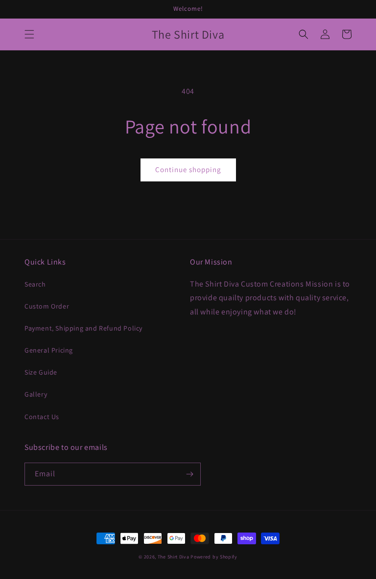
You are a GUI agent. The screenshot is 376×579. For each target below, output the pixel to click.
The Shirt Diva (173, 557)
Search (35, 284)
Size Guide (40, 372)
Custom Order (46, 306)
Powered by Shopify (213, 557)
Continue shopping (188, 169)
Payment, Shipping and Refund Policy (83, 328)
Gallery (35, 394)
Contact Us (41, 416)
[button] (29, 34)
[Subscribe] (189, 474)
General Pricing (48, 350)
